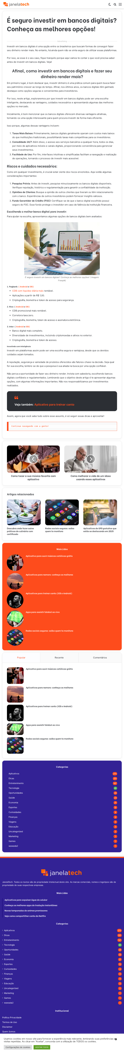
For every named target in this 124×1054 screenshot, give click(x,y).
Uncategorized (16, 831)
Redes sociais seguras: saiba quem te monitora (59, 530)
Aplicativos (14, 773)
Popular (21, 657)
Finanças (13, 817)
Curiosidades (15, 812)
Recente (59, 657)
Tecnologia (14, 788)
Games (12, 841)
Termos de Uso (9, 1022)
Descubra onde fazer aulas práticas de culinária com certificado (20, 531)
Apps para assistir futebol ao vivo (43, 611)
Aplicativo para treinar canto (54, 404)
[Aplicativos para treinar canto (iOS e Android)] (15, 600)
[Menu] (120, 5)
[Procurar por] (114, 5)
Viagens (12, 822)
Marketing (13, 836)
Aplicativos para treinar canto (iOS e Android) (49, 593)
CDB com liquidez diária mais (27, 290)
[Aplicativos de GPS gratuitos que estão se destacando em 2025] (100, 512)
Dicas (11, 778)
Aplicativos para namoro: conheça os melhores (49, 574)
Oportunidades (16, 793)
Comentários (100, 657)
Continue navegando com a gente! (30, 426)
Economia (13, 802)
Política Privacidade (11, 1017)
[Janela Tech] (16, 4)
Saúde (12, 797)
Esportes (13, 807)
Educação (13, 826)
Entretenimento (16, 783)
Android (19, 306)
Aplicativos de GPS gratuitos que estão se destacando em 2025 (99, 530)
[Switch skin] (109, 5)
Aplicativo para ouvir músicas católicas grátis (49, 555)
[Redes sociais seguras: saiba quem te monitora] (62, 512)
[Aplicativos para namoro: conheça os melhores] (15, 581)
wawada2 (13, 846)
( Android (22, 286)
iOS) (31, 286)
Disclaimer (7, 1027)
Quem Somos (8, 1031)
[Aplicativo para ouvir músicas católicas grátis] (15, 562)
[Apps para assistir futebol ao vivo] (15, 618)
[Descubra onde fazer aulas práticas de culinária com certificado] (24, 512)
